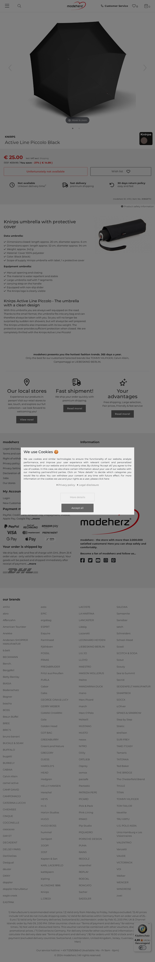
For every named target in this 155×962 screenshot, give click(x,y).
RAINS (83, 852)
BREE (6, 723)
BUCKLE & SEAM (13, 743)
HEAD (44, 772)
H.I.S (43, 805)
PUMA (82, 845)
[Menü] (149, 924)
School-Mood (125, 639)
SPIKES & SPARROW (129, 712)
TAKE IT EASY (125, 745)
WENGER (122, 882)
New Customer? (12, 503)
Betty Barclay (11, 676)
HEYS (44, 799)
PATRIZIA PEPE (88, 792)
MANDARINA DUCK (91, 686)
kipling (45, 878)
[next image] (145, 67)
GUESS (45, 759)
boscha (7, 703)
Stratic (120, 726)
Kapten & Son (49, 858)
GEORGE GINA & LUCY (54, 699)
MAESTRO (85, 666)
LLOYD (83, 659)
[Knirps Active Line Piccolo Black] (73, 129)
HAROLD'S (47, 765)
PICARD (83, 799)
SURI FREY (123, 739)
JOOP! (45, 845)
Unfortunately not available (45, 171)
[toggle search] (18, 6)
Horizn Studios (50, 812)
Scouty (121, 666)
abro (6, 613)
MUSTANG (85, 726)
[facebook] (84, 560)
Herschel (46, 792)
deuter (7, 869)
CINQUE (8, 816)
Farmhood (47, 639)
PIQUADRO (86, 832)
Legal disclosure (13, 448)
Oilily (82, 752)
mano (82, 693)
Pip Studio (85, 825)
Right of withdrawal (15, 458)
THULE (121, 785)
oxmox (83, 772)
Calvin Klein (10, 776)
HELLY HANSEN (51, 785)
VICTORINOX (125, 862)
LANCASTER (86, 620)
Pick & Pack (86, 805)
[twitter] (92, 560)
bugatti (7, 756)
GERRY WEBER (50, 706)
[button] (120, 171)
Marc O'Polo (86, 712)
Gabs (44, 693)
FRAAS (45, 659)
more (36, 518)
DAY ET (7, 835)
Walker (121, 875)
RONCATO (85, 885)
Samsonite (123, 613)
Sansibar (122, 620)
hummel (46, 832)
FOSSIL (45, 653)
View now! (27, 419)
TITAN (120, 792)
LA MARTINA (86, 613)
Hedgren (46, 779)
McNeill (83, 719)
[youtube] (100, 560)
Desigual (8, 862)
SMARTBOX (124, 693)
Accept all (77, 507)
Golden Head (49, 726)
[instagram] (107, 560)
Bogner (7, 696)
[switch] (142, 947)
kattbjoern (47, 871)
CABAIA (7, 769)
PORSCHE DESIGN (90, 838)
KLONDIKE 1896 (50, 885)
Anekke (7, 633)
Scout (120, 659)
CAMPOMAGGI (12, 796)
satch (120, 626)
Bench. (7, 663)
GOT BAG (46, 732)
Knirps (10, 136)
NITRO (83, 745)
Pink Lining (86, 812)
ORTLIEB (84, 759)
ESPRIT (45, 626)
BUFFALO (9, 749)
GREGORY (47, 752)
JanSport (46, 838)
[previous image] (10, 67)
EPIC (44, 613)
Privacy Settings (12, 468)
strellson (122, 732)
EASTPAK (8, 902)
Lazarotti (84, 633)
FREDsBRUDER (50, 666)
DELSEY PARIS (12, 849)
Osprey (83, 765)
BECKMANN (10, 656)
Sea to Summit (126, 673)
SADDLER (85, 898)
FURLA (45, 679)
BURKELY (9, 762)
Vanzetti (122, 849)
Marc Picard (86, 699)
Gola (43, 719)
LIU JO (83, 653)
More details (77, 497)
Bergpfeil (8, 670)
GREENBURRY (50, 739)
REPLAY (83, 871)
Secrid (120, 679)
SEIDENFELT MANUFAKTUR (133, 686)
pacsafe (83, 779)
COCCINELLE (11, 822)
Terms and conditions (16, 453)
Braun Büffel (10, 716)
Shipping (44, 158)
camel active (11, 782)
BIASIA (7, 683)
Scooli (120, 646)
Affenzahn (9, 620)
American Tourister (14, 626)
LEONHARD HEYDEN (92, 639)
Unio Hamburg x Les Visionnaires (129, 834)
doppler (8, 882)
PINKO (83, 818)
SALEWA (122, 606)
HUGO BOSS (48, 825)
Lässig (83, 626)
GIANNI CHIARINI (51, 712)
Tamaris (121, 752)
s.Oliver (121, 706)
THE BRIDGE (124, 772)
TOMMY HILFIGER (128, 799)
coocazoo (8, 829)
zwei (119, 895)
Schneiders (123, 633)
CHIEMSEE (9, 809)
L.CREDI (46, 898)
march (83, 706)
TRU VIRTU (123, 818)
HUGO (45, 818)
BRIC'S (7, 729)
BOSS (6, 709)
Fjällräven (47, 646)
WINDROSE (124, 888)
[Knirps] (146, 138)
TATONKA (123, 759)
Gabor (44, 686)
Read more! (74, 408)
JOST (44, 852)
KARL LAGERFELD (52, 865)
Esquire (45, 633)
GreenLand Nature (52, 745)
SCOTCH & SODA (127, 653)
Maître (83, 679)
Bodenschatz (11, 690)
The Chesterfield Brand (131, 779)
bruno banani (11, 736)
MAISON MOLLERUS (91, 673)
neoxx (82, 739)
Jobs (6, 478)
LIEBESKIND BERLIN (92, 646)
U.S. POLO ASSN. (127, 825)
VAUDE (121, 855)
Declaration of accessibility (19, 473)
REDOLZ (84, 858)
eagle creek (10, 895)
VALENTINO (124, 842)
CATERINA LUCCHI (14, 802)
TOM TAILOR (124, 805)
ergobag (46, 620)
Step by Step (124, 719)
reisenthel (85, 865)
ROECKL (84, 878)
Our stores (9, 482)
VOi (119, 869)
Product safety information (139, 206)
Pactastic (84, 785)
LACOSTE (84, 606)
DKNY (6, 875)
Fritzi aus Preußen (52, 673)
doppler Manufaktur (15, 888)
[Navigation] (7, 6)
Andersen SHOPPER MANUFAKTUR (15, 641)
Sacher (83, 891)
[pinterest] (115, 560)
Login (6, 498)
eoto (43, 606)
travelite (122, 812)
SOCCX (121, 699)
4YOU (6, 606)
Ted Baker (123, 765)
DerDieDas (9, 855)
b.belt (6, 650)
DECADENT (10, 842)
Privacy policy (11, 463)
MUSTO (83, 732)
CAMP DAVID (11, 789)
